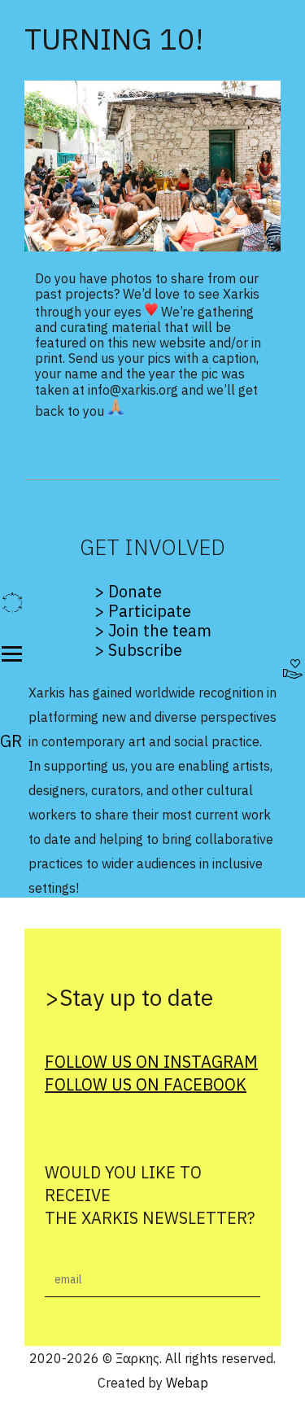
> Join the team (152, 630)
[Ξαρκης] (12, 603)
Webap (187, 1383)
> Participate (142, 611)
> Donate (128, 591)
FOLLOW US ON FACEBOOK (145, 1084)
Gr (11, 741)
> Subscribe (138, 650)
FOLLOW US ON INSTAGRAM (151, 1062)
